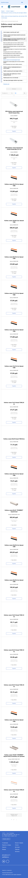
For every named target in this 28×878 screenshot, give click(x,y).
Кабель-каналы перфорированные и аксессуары (12, 68)
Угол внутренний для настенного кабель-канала (13, 44)
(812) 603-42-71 (6, 855)
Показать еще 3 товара (14, 815)
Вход (2, 2)
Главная (2, 11)
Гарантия (17, 849)
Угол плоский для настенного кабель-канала (13, 64)
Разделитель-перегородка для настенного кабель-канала (14, 62)
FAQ (22, 2)
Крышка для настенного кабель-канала (12, 55)
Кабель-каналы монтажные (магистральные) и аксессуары (14, 36)
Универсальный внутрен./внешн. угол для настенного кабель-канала (14, 47)
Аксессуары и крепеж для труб (11, 32)
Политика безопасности (7, 872)
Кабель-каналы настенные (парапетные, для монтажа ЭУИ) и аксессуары (14, 17)
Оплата (17, 845)
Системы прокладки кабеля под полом (13, 80)
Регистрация (5, 2)
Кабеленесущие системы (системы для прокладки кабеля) (13, 12)
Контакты (17, 851)
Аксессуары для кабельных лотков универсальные (12, 74)
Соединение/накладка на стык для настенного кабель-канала (14, 50)
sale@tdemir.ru (5, 857)
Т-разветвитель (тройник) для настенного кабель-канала (13, 58)
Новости (4, 847)
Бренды (4, 849)
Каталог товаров (10, 11)
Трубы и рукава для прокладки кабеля (13, 71)
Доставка (17, 847)
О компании (5, 842)
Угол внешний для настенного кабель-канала (13, 53)
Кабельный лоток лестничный (11, 77)
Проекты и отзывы (6, 845)
